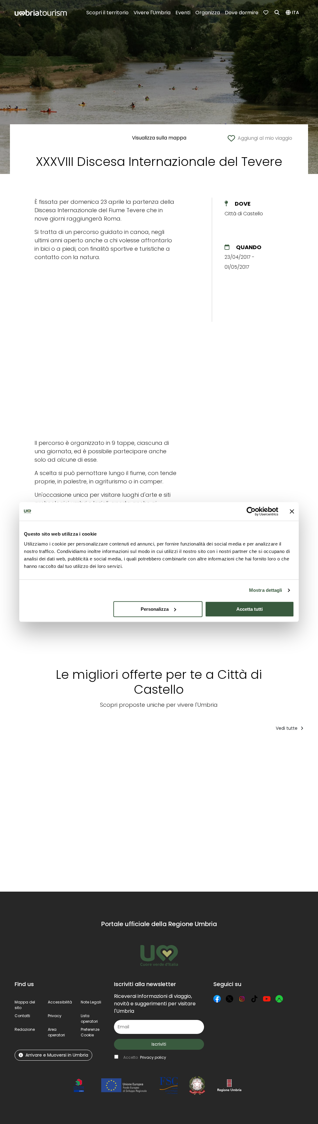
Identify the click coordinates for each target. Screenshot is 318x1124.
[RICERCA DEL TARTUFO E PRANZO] (146, 816)
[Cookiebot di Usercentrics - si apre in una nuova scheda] (251, 511)
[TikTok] (254, 999)
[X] (229, 999)
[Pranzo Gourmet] (95, 816)
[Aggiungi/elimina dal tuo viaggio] (61, 748)
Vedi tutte (287, 728)
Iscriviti (159, 1044)
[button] (293, 12)
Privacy (54, 1015)
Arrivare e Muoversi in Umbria (56, 1055)
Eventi (182, 12)
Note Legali (91, 1002)
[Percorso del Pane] (44, 816)
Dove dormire (241, 12)
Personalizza (155, 609)
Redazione (25, 1029)
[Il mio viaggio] (266, 12)
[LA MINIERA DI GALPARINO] (201, 816)
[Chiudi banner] (292, 511)
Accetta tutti (249, 609)
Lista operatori (89, 1018)
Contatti (22, 1015)
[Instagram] (242, 999)
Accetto (144, 1057)
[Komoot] (279, 999)
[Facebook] (217, 999)
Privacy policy (153, 1057)
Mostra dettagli (265, 590)
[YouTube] (266, 999)
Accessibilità (60, 1002)
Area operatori (56, 1032)
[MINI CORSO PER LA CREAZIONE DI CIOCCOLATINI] (266, 816)
